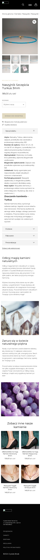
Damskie (17, 14)
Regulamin (7, 543)
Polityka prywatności (11, 547)
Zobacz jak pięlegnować (11, 248)
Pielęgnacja (7, 531)
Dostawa (6, 539)
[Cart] (36, 5)
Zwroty (6, 535)
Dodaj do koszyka (14, 116)
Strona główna (7, 14)
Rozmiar (5, 100)
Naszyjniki (26, 14)
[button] (23, 5)
